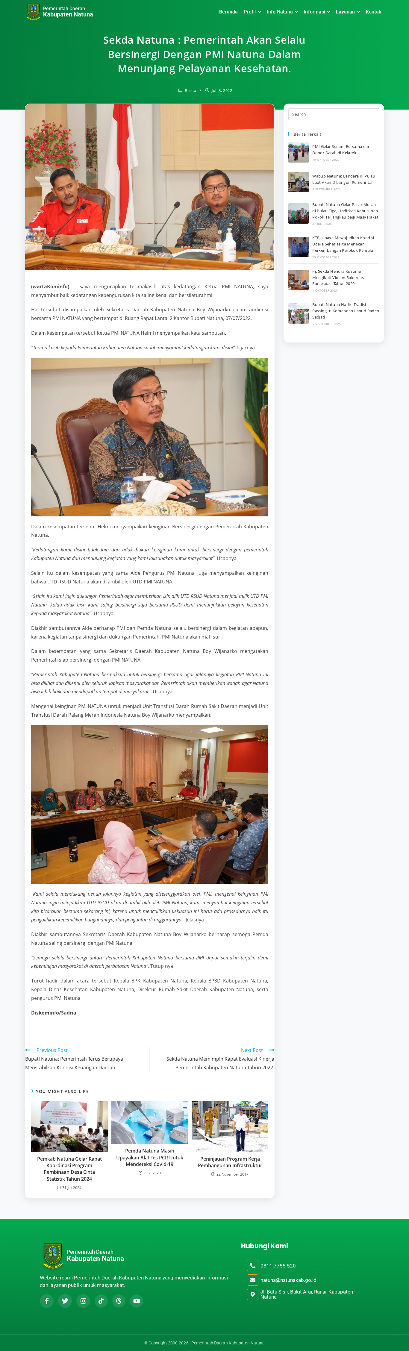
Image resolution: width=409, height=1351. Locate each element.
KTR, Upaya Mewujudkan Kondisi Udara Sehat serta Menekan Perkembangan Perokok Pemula (343, 244)
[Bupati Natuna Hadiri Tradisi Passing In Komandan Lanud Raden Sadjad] (298, 313)
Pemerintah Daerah (64, 8)
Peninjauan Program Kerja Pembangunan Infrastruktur (230, 1162)
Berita (190, 90)
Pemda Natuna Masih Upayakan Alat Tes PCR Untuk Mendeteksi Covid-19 (149, 1157)
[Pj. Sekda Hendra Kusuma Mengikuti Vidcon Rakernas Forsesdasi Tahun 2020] (298, 280)
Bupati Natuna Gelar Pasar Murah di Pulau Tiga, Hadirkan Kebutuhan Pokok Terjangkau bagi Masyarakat (345, 211)
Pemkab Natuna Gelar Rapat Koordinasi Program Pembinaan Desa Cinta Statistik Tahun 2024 (69, 1169)
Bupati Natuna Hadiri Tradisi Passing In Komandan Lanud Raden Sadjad (345, 311)
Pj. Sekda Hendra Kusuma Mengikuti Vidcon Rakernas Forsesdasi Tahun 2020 (338, 277)
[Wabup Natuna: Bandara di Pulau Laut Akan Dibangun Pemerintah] (298, 182)
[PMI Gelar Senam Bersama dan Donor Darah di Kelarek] (298, 152)
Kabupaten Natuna (68, 14)
